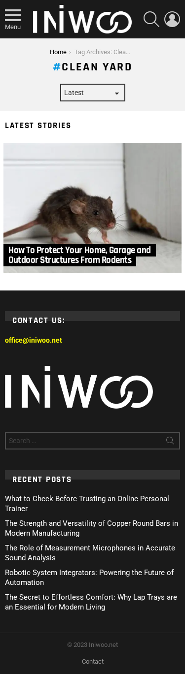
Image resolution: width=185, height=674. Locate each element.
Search (170, 442)
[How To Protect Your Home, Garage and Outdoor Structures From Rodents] (92, 208)
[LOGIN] (172, 19)
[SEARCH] (151, 19)
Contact (93, 661)
